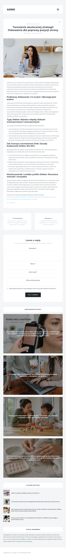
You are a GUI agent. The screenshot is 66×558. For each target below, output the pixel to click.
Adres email (33, 272)
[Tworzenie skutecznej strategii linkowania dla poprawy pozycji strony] (33, 58)
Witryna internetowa (33, 280)
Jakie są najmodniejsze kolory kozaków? (25, 493)
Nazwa (33, 263)
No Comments (11, 202)
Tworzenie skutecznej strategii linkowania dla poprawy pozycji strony (35, 501)
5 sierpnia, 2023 (38, 33)
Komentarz (33, 248)
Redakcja (28, 33)
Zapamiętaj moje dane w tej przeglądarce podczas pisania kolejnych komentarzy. (32, 288)
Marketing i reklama (33, 24)
